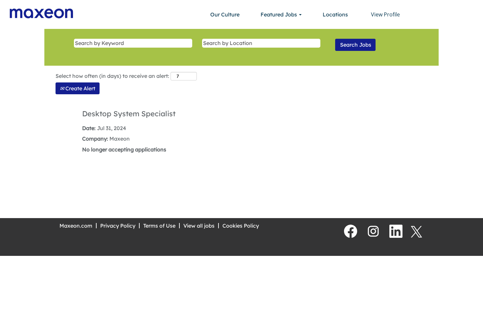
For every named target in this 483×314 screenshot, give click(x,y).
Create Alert (79, 88)
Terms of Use (159, 225)
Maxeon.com (75, 225)
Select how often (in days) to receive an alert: (112, 76)
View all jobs (199, 225)
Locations (335, 14)
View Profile (385, 14)
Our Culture (225, 14)
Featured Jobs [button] (279, 14)
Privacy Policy (117, 225)
